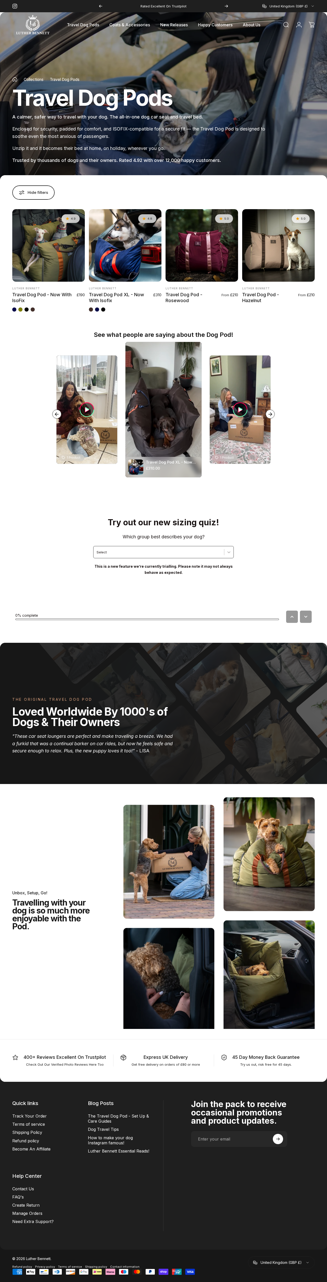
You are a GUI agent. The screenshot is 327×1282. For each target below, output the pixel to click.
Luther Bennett (26, 288)
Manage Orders (27, 1213)
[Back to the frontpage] (14, 79)
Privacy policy (45, 1267)
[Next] (226, 6)
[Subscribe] (278, 1139)
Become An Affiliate (31, 1148)
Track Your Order (29, 1116)
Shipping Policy (27, 1132)
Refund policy (25, 1140)
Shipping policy (96, 1267)
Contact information (124, 1267)
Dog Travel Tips (103, 1129)
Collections (33, 79)
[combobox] (288, 6)
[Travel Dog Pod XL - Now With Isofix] (125, 245)
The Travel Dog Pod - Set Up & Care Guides (118, 1118)
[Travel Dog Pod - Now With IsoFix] (48, 245)
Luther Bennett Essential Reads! (118, 1150)
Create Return (26, 1204)
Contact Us (23, 1188)
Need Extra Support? (33, 1221)
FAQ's (18, 1196)
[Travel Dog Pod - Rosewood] (202, 245)
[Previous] (100, 6)
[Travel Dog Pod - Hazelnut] (278, 245)
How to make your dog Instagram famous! (110, 1140)
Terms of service (28, 1124)
